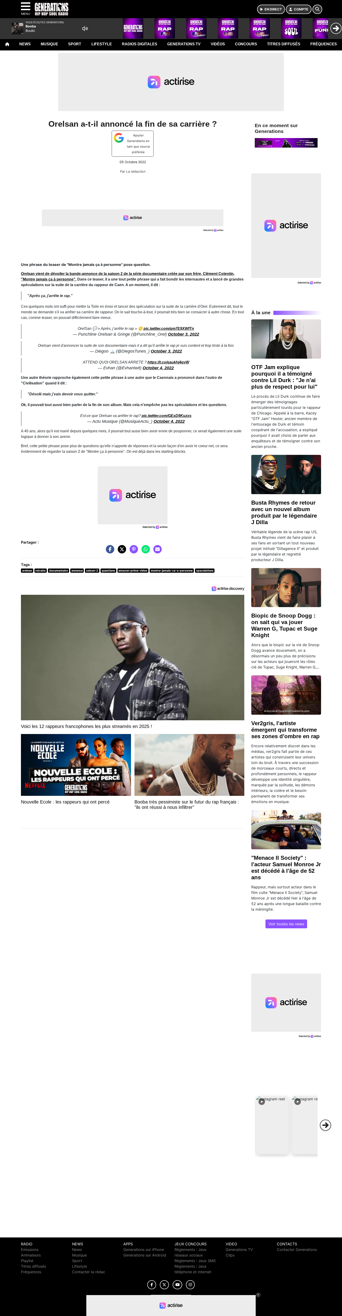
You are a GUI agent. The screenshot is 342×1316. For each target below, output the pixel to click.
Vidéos (218, 44)
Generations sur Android (144, 1255)
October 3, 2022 (183, 334)
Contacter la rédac (88, 1272)
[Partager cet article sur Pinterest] (132, 551)
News (25, 44)
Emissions (29, 1249)
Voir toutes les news (286, 924)
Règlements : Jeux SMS (195, 1260)
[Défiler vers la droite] (325, 1125)
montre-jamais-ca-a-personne (172, 570)
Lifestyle (101, 44)
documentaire (58, 570)
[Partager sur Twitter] (120, 551)
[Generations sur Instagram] (190, 1284)
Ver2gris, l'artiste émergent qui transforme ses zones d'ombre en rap (285, 729)
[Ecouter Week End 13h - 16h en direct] (286, 142)
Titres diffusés (283, 44)
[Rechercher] (317, 9)
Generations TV (184, 44)
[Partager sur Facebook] (109, 551)
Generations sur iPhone (143, 1249)
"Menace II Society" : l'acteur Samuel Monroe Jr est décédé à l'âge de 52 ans (286, 867)
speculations (205, 570)
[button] (272, 1125)
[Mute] (84, 28)
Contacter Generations (297, 1249)
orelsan (27, 570)
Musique (49, 44)
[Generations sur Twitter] (164, 1284)
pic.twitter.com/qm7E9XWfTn (169, 329)
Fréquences (323, 44)
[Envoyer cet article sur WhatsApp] (144, 551)
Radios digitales (139, 44)
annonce (77, 570)
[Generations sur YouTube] (177, 1284)
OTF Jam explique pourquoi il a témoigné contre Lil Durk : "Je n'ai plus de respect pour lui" (284, 377)
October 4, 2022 (158, 368)
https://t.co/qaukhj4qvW (168, 362)
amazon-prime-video (132, 570)
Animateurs (31, 1255)
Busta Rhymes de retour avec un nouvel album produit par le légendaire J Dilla (284, 512)
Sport (74, 44)
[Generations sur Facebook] (151, 1284)
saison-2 (92, 570)
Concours (246, 44)
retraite (40, 570)
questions (108, 570)
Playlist (27, 1260)
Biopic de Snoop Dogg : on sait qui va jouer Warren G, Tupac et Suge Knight (284, 625)
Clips (230, 1255)
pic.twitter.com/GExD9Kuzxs (166, 416)
